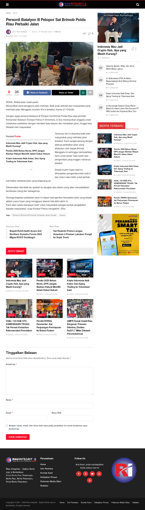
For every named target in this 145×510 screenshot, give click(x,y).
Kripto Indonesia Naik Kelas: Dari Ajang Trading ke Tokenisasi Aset (25, 160)
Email (9, 412)
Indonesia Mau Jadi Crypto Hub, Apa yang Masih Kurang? (27, 144)
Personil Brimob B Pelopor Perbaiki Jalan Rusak (34, 215)
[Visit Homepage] (72, 4)
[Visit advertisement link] (124, 470)
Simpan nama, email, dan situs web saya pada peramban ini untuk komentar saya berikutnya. (48, 427)
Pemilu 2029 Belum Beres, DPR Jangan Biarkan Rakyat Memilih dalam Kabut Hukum (28, 152)
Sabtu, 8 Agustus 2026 (47, 334)
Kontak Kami (46, 472)
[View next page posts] (31, 169)
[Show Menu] (7, 4)
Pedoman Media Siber (50, 481)
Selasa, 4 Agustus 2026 (78, 337)
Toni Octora (22, 31)
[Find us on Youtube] (92, 473)
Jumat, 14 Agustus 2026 (78, 294)
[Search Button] (137, 4)
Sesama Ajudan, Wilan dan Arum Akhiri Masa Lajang (120, 67)
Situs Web (56, 412)
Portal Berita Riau (14, 475)
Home (8, 13)
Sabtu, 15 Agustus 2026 (48, 294)
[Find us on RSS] (89, 480)
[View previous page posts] (26, 169)
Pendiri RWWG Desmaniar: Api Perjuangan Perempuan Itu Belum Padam (49, 325)
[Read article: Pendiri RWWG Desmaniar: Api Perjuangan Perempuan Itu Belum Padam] (50, 308)
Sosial (62, 215)
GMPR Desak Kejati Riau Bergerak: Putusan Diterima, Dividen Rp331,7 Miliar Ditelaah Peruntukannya (79, 327)
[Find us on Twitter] (85, 473)
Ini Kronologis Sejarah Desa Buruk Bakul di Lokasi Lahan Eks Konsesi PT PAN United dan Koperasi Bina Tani (122, 108)
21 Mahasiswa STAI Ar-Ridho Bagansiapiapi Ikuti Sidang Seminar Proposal (121, 81)
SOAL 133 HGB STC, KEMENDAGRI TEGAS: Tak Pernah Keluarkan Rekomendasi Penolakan (19, 325)
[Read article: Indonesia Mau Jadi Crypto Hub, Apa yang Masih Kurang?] (19, 268)
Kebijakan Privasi (48, 477)
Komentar (11, 364)
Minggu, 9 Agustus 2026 (17, 334)
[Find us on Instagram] (99, 473)
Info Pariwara (46, 468)
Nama (9, 399)
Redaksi (44, 485)
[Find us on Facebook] (78, 473)
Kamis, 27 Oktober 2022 (42, 31)
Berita (15, 13)
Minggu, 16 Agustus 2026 (17, 291)
